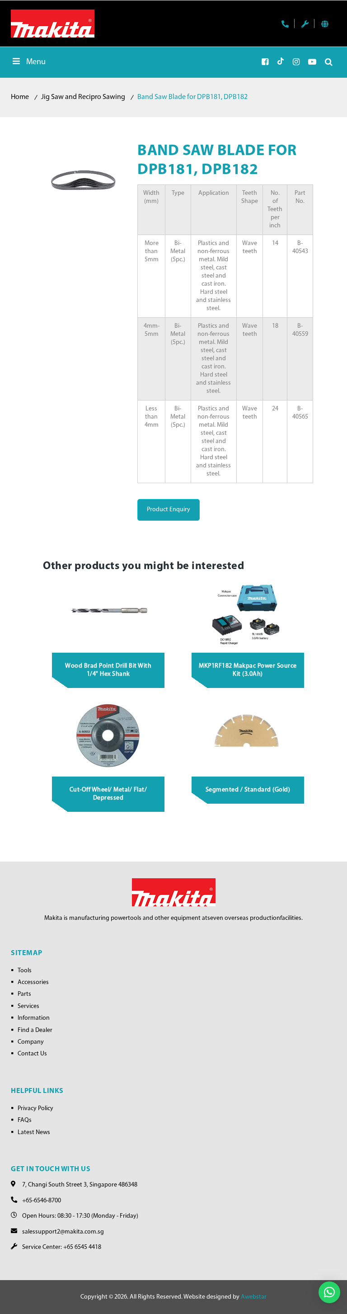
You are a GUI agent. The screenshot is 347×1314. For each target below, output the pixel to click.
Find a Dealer (35, 1030)
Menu (36, 62)
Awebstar (254, 1297)
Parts (24, 994)
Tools (25, 970)
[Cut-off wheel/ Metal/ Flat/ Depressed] (108, 736)
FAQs (25, 1120)
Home (20, 97)
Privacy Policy (35, 1108)
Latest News (34, 1132)
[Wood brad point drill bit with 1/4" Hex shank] (108, 612)
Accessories (33, 982)
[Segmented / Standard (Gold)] (248, 736)
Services (28, 1006)
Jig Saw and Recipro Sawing (83, 97)
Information (34, 1018)
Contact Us (32, 1053)
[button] (329, 1292)
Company (31, 1042)
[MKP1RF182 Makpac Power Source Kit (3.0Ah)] (248, 612)
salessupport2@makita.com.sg (63, 1232)
